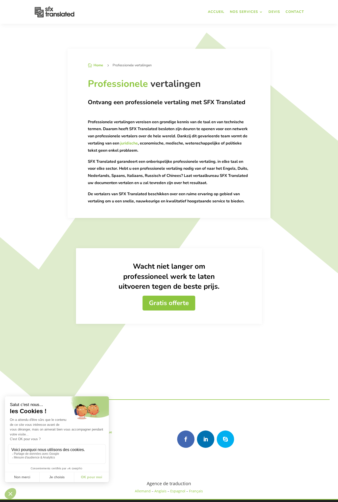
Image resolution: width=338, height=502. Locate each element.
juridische (129, 143)
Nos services (244, 11)
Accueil (216, 11)
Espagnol (177, 491)
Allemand (143, 491)
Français (196, 491)
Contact (295, 11)
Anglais (160, 491)
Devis (274, 11)
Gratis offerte (169, 303)
